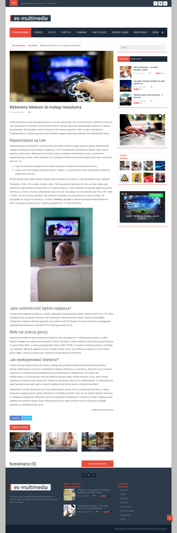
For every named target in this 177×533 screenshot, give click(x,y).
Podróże (38, 32)
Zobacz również (20, 427)
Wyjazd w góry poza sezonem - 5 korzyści (38, 3)
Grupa (155, 32)
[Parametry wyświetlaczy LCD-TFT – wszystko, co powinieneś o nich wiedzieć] (160, 166)
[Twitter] (89, 475)
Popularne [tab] (123, 59)
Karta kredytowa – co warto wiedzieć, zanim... (146, 68)
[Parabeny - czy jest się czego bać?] (148, 166)
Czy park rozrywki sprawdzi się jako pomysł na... (149, 82)
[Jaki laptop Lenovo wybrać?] (136, 166)
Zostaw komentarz (97, 463)
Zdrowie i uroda (120, 32)
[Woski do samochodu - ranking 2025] (148, 177)
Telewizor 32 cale (62, 199)
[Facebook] (94, 475)
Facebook (16, 418)
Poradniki (81, 32)
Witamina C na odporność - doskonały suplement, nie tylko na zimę (93, 491)
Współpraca (140, 32)
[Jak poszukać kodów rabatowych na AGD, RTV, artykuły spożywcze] (125, 166)
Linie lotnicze (99, 32)
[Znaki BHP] (125, 177)
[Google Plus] (84, 475)
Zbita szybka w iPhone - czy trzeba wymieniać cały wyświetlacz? (92, 507)
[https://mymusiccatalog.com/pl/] (142, 130)
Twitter (27, 418)
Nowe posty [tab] (136, 59)
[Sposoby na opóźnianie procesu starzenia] (136, 177)
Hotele (51, 32)
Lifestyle (66, 32)
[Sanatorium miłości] (160, 177)
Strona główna (20, 32)
